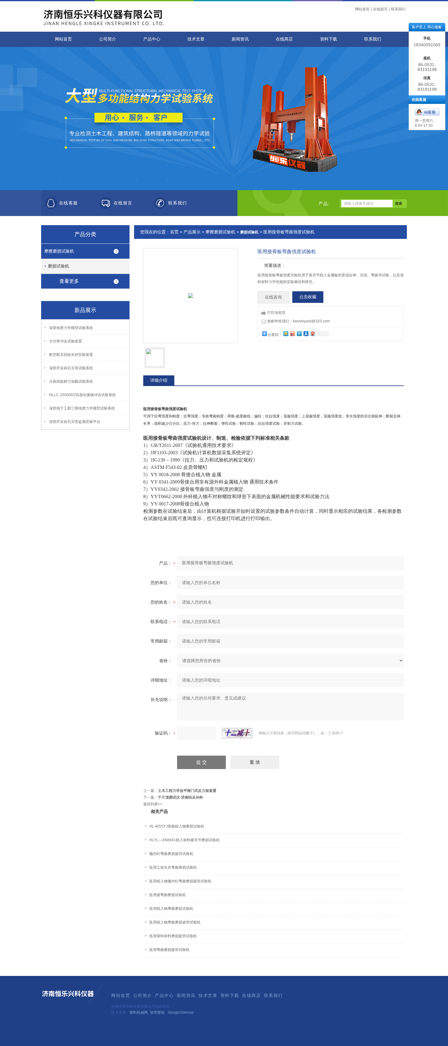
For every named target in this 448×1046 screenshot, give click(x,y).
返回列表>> (152, 804)
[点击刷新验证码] (237, 733)
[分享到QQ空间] (285, 333)
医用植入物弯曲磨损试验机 (171, 908)
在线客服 (68, 203)
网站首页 (362, 9)
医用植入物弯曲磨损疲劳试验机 (175, 922)
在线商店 (284, 39)
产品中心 (151, 39)
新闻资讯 (240, 39)
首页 (174, 231)
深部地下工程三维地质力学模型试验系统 (82, 408)
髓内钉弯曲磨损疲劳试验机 (171, 854)
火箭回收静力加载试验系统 (71, 381)
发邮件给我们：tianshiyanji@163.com (298, 321)
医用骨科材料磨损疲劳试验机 (173, 936)
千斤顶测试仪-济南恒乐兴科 (180, 797)
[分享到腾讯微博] (299, 333)
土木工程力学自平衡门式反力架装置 (187, 791)
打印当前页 (276, 312)
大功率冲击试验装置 (65, 341)
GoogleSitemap (181, 1012)
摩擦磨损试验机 (59, 251)
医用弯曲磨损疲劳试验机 (169, 950)
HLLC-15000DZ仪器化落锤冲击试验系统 (82, 395)
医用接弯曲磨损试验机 (167, 895)
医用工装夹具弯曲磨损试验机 (173, 867)
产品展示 (192, 231)
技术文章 (195, 39)
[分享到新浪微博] (292, 333)
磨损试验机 (58, 266)
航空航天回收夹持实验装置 (71, 355)
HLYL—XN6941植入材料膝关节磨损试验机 (184, 840)
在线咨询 (273, 297)
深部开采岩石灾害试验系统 (71, 368)
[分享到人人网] (305, 333)
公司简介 (107, 39)
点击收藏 (307, 297)
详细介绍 (158, 380)
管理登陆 (157, 1012)
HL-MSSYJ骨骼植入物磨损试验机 (176, 826)
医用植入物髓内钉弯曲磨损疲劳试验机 (180, 881)
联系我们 (398, 9)
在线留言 (380, 9)
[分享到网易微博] (312, 333)
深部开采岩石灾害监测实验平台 (74, 422)
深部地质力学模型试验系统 (71, 328)
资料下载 (328, 39)
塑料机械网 (139, 1012)
